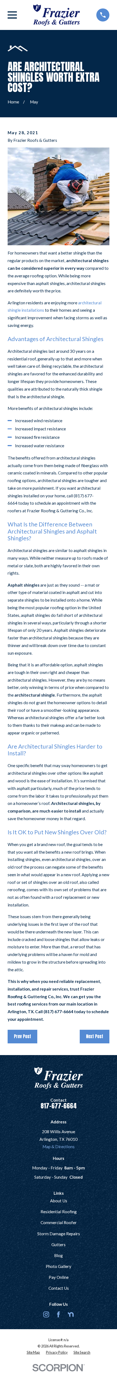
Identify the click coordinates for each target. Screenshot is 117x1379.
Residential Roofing (59, 1211)
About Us (58, 1200)
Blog (58, 1255)
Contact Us (58, 1288)
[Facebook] (58, 1314)
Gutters (58, 1244)
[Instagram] (46, 1314)
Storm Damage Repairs (58, 1233)
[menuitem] (33, 1352)
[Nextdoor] (71, 1314)
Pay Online (59, 1277)
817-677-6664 (59, 1106)
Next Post (94, 1036)
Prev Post (22, 1036)
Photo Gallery (58, 1266)
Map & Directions (58, 1146)
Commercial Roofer (59, 1222)
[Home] (56, 15)
